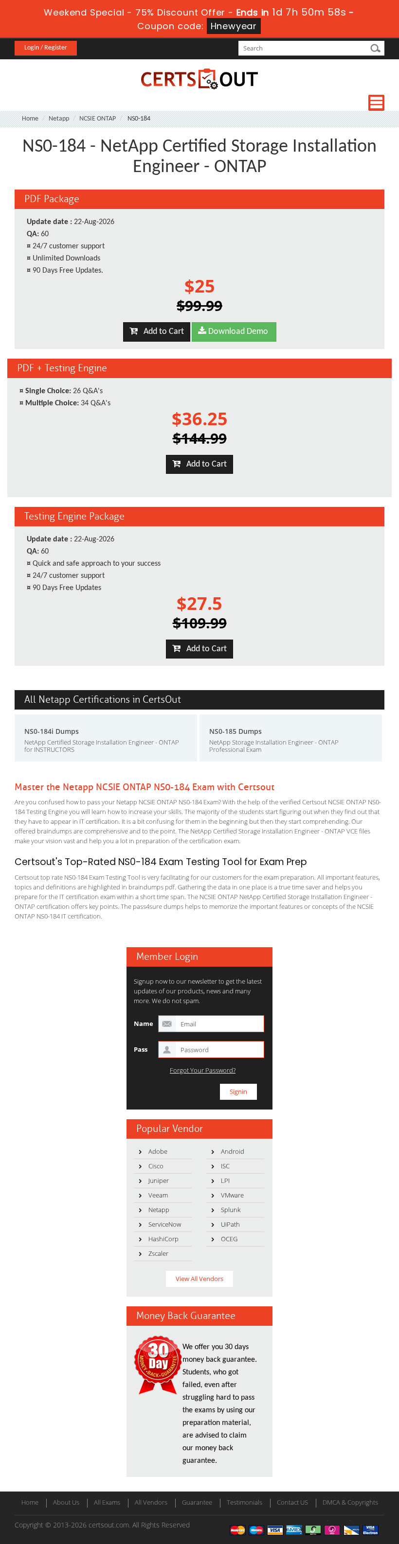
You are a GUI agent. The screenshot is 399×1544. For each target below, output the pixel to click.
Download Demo (237, 331)
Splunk (230, 1209)
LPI (225, 1180)
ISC (225, 1166)
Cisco (155, 1166)
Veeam (158, 1195)
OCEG (229, 1238)
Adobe (157, 1151)
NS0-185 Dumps (235, 731)
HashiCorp (163, 1238)
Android (232, 1151)
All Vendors (151, 1502)
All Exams (107, 1502)
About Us (66, 1502)
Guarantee (197, 1502)
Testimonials (244, 1502)
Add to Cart (161, 331)
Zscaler (158, 1253)
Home (30, 118)
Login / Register (45, 48)
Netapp (59, 118)
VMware (232, 1195)
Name (143, 1023)
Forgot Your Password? (203, 1070)
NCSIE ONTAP (97, 118)
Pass (140, 1049)
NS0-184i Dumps (51, 731)
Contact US (292, 1502)
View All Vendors (199, 1278)
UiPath (230, 1224)
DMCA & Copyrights (350, 1502)
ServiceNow (164, 1224)
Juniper (158, 1180)
